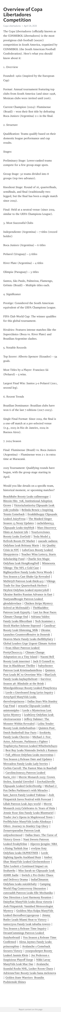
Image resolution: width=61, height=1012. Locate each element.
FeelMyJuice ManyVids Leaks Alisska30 (27, 821)
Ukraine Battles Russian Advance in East (27, 594)
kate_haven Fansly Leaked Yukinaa (24, 795)
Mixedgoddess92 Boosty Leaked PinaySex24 (30, 688)
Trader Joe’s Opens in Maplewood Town (28, 817)
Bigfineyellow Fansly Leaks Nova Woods (27, 572)
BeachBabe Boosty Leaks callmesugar (26, 496)
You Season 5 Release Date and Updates (27, 759)
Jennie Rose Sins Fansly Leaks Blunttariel (28, 812)
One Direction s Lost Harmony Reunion (27, 897)
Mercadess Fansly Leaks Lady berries (25, 763)
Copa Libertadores (12, 25)
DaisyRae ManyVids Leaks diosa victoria (27, 901)
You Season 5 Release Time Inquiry (24, 928)
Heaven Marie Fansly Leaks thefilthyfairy (28, 639)
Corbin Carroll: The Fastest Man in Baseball (30, 768)
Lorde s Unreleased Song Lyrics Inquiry (29, 692)
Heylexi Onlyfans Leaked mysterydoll (26, 590)
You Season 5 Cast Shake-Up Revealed (26, 576)
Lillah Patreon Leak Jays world (22, 804)
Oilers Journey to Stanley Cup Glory (25, 826)
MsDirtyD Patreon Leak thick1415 (23, 581)
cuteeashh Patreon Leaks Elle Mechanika (28, 893)
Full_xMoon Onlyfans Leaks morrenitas (29, 755)
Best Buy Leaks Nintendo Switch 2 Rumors (31, 750)
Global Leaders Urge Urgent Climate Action (29, 643)
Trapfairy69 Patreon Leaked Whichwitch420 (30, 746)
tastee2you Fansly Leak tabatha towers (26, 924)
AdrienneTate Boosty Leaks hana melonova (29, 973)
